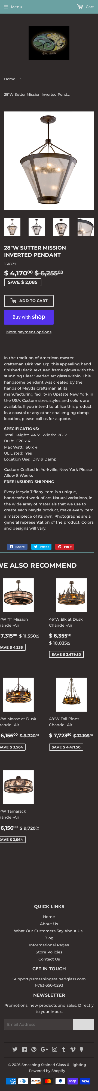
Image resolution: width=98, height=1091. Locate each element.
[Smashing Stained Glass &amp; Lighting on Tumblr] (63, 1050)
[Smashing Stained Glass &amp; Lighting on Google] (44, 1050)
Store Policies (49, 952)
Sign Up (83, 1024)
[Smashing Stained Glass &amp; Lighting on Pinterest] (34, 1050)
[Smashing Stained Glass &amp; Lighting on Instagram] (54, 1050)
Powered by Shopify (47, 1070)
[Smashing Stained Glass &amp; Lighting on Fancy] (81, 1050)
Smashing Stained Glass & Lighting (54, 1064)
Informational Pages (49, 945)
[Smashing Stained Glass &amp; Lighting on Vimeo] (73, 1050)
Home (9, 79)
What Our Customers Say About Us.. (49, 930)
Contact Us (49, 959)
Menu (16, 6)
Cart (89, 6)
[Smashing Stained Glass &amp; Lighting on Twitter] (15, 1050)
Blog (49, 937)
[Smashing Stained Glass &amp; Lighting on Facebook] (24, 1050)
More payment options (28, 332)
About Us (49, 923)
